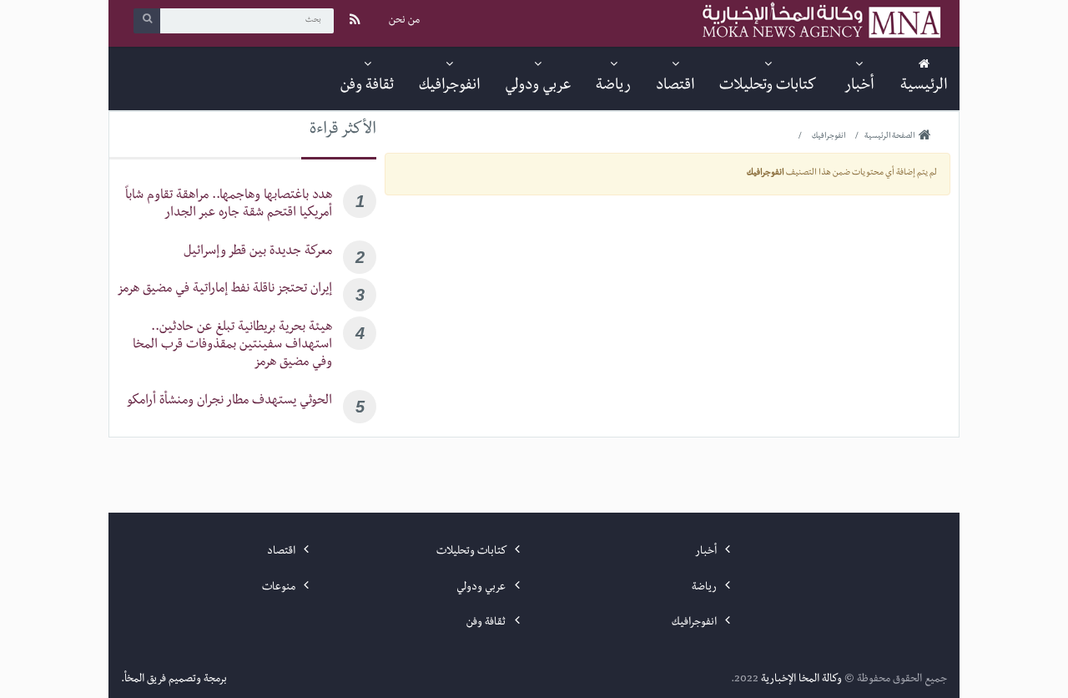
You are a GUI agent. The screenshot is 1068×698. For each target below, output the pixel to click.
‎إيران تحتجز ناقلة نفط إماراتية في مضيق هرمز (224, 290)
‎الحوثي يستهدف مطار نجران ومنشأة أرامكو (229, 402)
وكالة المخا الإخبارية (801, 679)
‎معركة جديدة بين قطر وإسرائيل (258, 252)
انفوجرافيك (695, 623)
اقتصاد (282, 552)
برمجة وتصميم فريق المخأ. (174, 679)
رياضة (705, 587)
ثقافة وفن (487, 623)
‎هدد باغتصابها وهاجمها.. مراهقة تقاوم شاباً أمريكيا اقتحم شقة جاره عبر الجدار (228, 205)
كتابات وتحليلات (472, 552)
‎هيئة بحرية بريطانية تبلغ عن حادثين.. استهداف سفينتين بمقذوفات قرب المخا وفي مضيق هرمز (232, 346)
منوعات (280, 587)
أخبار (707, 552)
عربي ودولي (482, 587)
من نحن (404, 21)
